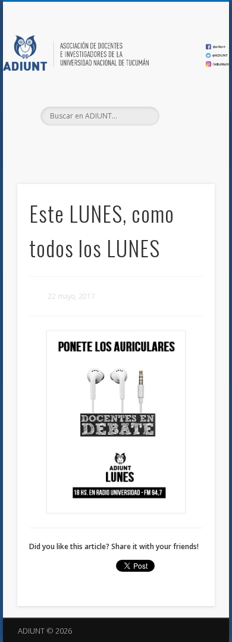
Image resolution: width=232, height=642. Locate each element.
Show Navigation (185, 106)
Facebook (89, 145)
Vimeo (138, 145)
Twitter (114, 145)
